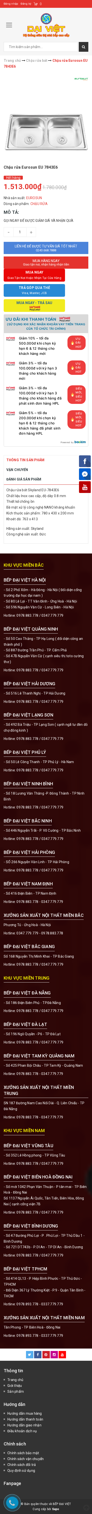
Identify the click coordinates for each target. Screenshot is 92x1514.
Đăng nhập (11, 3)
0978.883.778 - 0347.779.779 (39, 902)
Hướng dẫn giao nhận (24, 1425)
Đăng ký (26, 3)
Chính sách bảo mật (23, 1453)
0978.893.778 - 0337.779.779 (39, 1304)
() (41, 3)
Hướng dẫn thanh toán (25, 1419)
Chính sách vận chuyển (25, 1459)
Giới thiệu (14, 1386)
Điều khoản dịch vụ (22, 1431)
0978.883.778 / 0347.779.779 (39, 1164)
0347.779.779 (52, 615)
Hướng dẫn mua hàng (24, 1413)
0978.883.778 (27, 615)
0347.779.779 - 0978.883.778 (39, 933)
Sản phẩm (15, 1391)
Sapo (55, 1509)
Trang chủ (15, 1380)
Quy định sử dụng (21, 1471)
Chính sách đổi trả (21, 1465)
